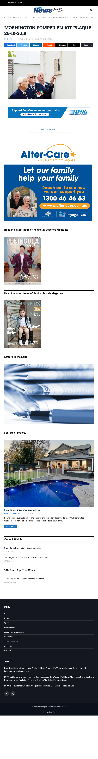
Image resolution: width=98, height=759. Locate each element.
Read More (10, 526)
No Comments (36, 39)
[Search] (91, 10)
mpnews (10, 39)
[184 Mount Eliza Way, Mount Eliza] (49, 473)
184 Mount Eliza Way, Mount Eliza (23, 510)
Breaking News (15, 3)
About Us (8, 646)
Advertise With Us (11, 641)
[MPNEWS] (49, 10)
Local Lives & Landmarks (14, 632)
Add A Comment (49, 130)
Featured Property (12, 513)
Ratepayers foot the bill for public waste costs (26, 557)
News (6, 618)
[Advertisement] (49, 737)
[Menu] (7, 10)
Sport (6, 623)
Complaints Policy (50, 712)
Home (6, 613)
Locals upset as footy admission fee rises (24, 578)
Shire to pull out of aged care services (22, 548)
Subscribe (8, 651)
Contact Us (8, 637)
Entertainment (9, 627)
